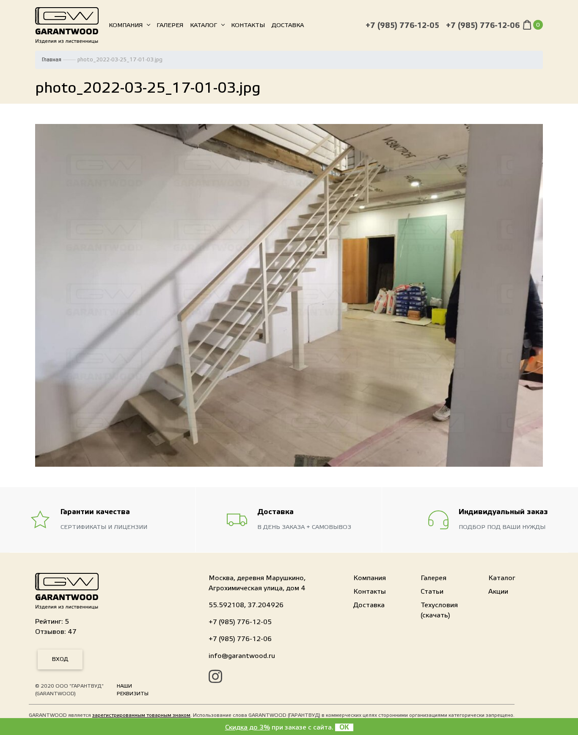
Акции (498, 591)
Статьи (432, 591)
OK (344, 727)
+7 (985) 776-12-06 (483, 25)
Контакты (248, 25)
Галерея (170, 25)
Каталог (203, 25)
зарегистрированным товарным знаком (141, 715)
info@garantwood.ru (242, 656)
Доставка (288, 25)
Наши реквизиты (133, 689)
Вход (60, 659)
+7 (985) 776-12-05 (402, 25)
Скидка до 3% (247, 727)
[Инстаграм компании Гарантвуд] (215, 677)
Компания (126, 25)
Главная (51, 60)
